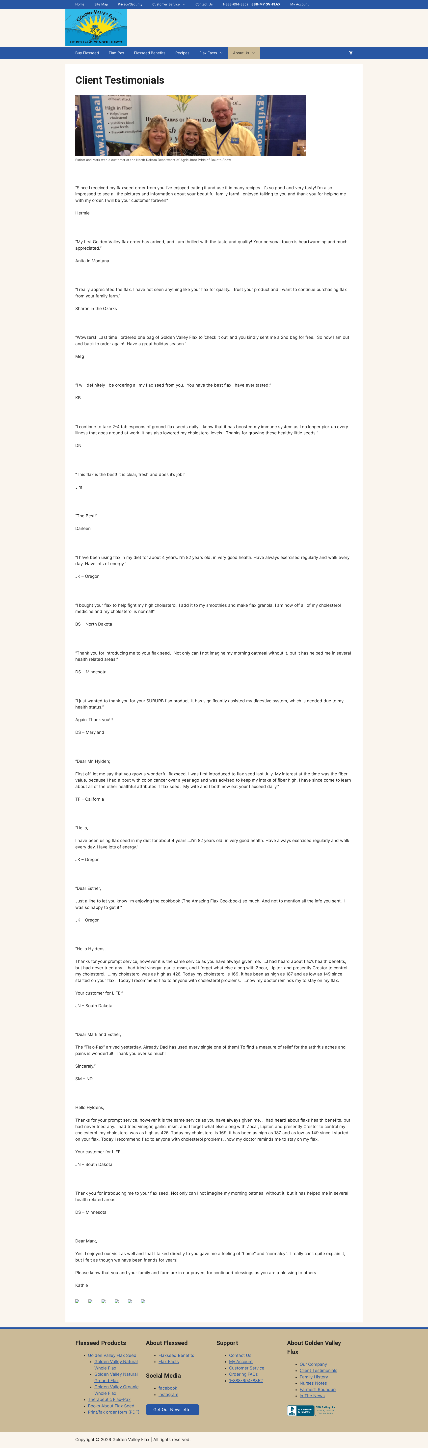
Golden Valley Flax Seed (112, 1355)
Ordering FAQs (243, 1374)
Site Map (101, 4)
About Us (241, 53)
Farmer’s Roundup (318, 1389)
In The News (312, 1395)
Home (79, 4)
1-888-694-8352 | (251, 4)
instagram (168, 1394)
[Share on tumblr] (147, 1305)
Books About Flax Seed (111, 1405)
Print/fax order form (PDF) (113, 1412)
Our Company (313, 1364)
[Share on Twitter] (94, 1305)
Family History (314, 1376)
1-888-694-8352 (246, 1380)
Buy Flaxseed (87, 53)
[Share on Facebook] (81, 1305)
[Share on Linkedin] (134, 1305)
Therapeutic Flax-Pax (109, 1399)
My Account (299, 4)
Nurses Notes (313, 1383)
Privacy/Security (130, 4)
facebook (168, 1388)
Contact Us (204, 4)
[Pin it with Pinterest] (121, 1305)
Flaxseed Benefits (149, 53)
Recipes (182, 53)
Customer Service (166, 4)
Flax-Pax (116, 53)
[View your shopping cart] (351, 53)
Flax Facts (208, 53)
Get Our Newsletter (172, 1409)
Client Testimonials (318, 1370)
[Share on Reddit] (107, 1305)
